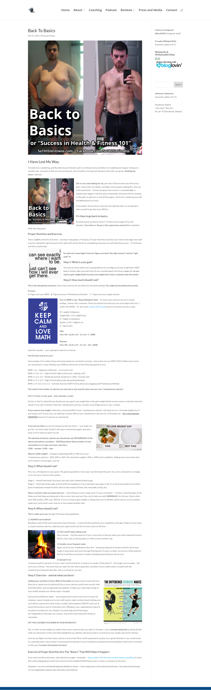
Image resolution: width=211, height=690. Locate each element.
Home (65, 10)
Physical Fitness (48, 35)
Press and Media (150, 10)
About (77, 10)
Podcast (111, 10)
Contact (171, 10)
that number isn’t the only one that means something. (111, 657)
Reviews (126, 10)
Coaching (95, 10)
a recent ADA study (97, 306)
